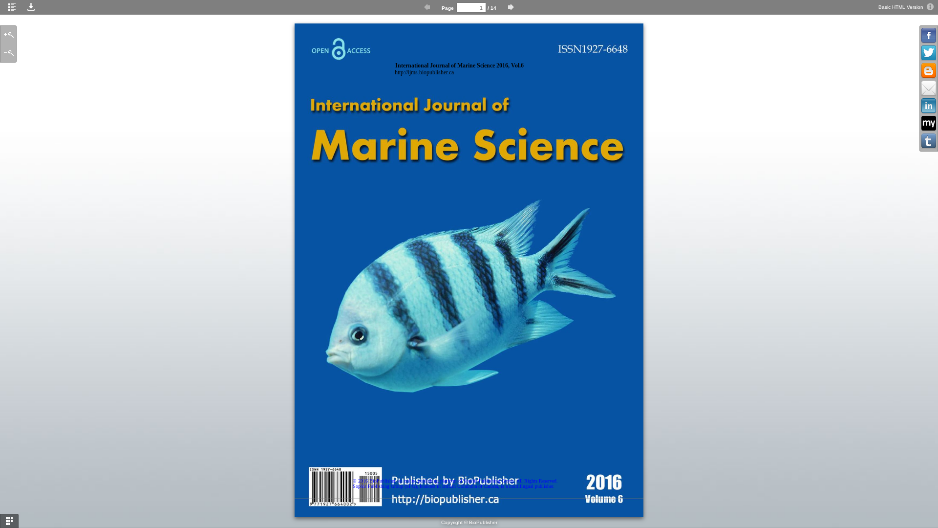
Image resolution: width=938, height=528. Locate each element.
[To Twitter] (929, 53)
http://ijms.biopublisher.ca (424, 72)
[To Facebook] (929, 36)
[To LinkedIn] (929, 106)
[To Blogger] (929, 71)
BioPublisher (483, 522)
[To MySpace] (929, 124)
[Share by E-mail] (929, 88)
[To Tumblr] (929, 141)
